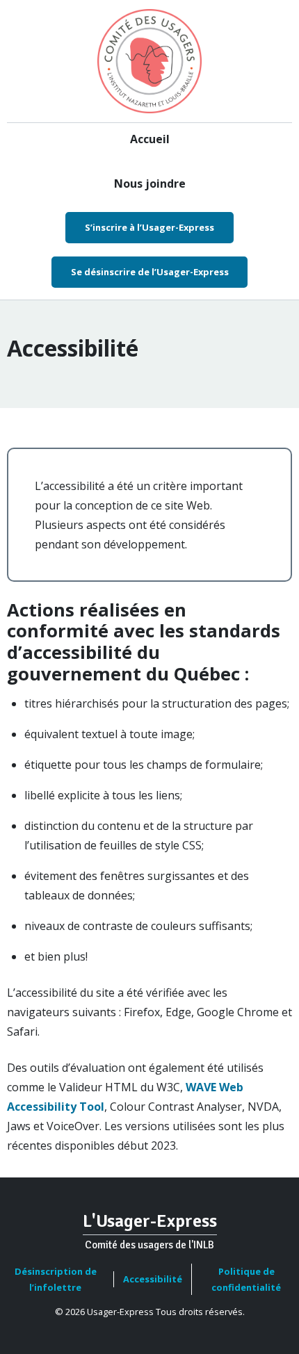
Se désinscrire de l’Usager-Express (150, 272)
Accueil (150, 139)
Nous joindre (150, 183)
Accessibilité (152, 1279)
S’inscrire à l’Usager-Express (149, 227)
